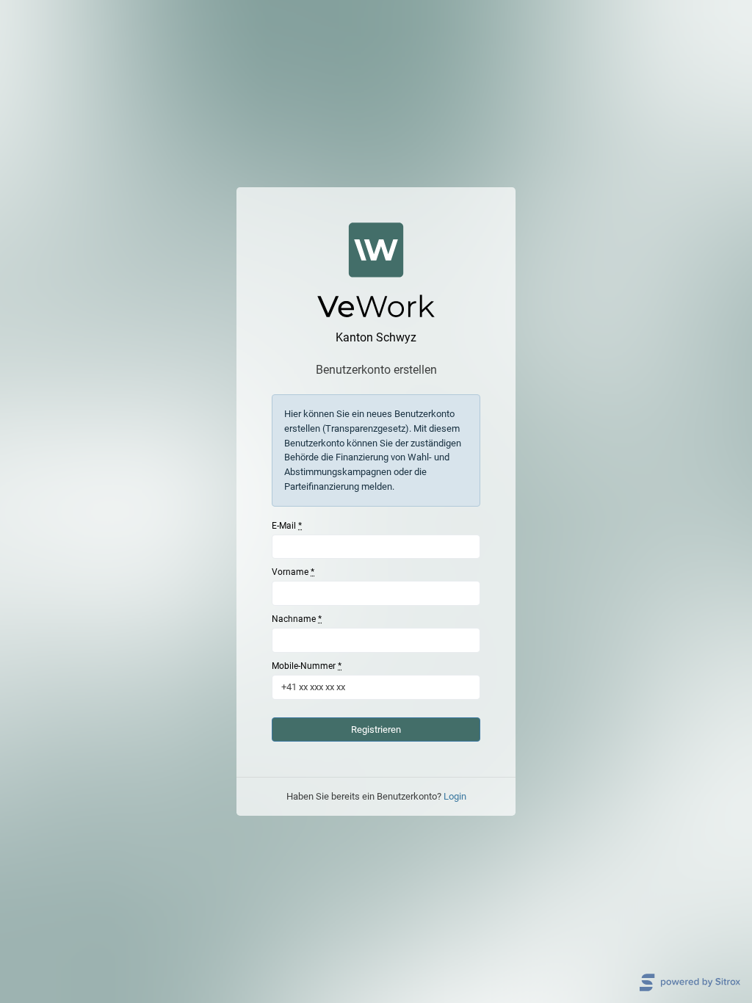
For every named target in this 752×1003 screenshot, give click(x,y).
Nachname (297, 619)
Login (455, 796)
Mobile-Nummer (306, 666)
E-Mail (287, 526)
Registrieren (376, 729)
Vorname (293, 572)
